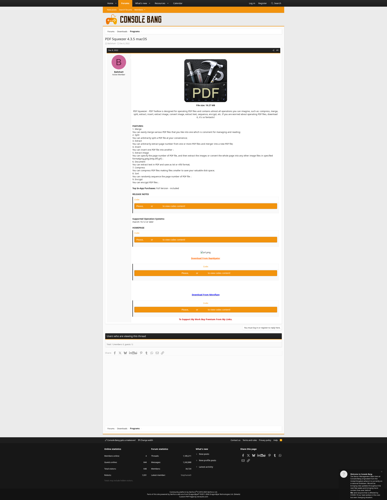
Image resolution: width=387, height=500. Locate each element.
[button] (116, 3)
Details (237, 494)
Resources (160, 3)
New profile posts (207, 460)
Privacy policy (265, 440)
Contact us (235, 440)
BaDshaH (111, 43)
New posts (112, 9)
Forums (125, 3)
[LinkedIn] (130, 352)
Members (138, 9)
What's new (141, 3)
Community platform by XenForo (194, 492)
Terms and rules (250, 440)
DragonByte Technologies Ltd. (221, 494)
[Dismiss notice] (381, 472)
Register (158, 206)
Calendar (177, 3)
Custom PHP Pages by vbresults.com (193, 496)
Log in (147, 206)
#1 (277, 50)
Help (275, 440)
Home (110, 3)
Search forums (125, 9)
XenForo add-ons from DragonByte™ (185, 494)
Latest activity (206, 467)
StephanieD (186, 475)
